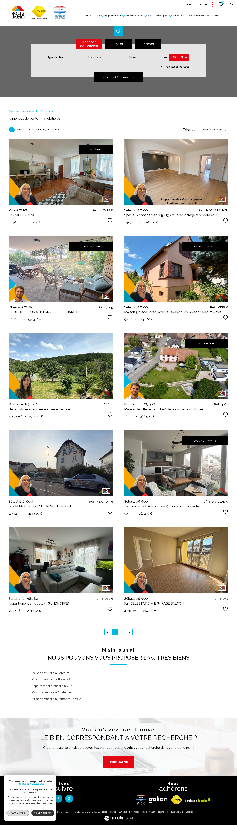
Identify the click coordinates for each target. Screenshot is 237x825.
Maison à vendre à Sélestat (50, 673)
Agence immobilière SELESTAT (26, 111)
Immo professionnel (134, 15)
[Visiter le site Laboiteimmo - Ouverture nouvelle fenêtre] (118, 819)
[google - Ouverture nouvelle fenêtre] (69, 799)
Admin (152, 812)
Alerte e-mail (178, 15)
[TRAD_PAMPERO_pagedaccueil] (39, 18)
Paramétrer (18, 812)
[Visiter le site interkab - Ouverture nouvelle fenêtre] (198, 800)
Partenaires (162, 812)
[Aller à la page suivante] (130, 632)
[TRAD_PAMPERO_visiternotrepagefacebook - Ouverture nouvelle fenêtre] (58, 799)
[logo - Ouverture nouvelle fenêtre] (141, 800)
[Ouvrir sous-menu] (94, 16)
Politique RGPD (176, 812)
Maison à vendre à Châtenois (51, 692)
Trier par (190, 130)
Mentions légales (139, 812)
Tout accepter (42, 812)
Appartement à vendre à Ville (52, 686)
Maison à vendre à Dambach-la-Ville (56, 698)
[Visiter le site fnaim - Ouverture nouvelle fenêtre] (176, 799)
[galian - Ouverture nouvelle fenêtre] (158, 799)
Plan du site (123, 812)
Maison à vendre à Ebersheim (52, 679)
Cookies (189, 812)
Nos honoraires (109, 812)
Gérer (149, 15)
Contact (216, 15)
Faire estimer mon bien (198, 15)
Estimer (148, 44)
